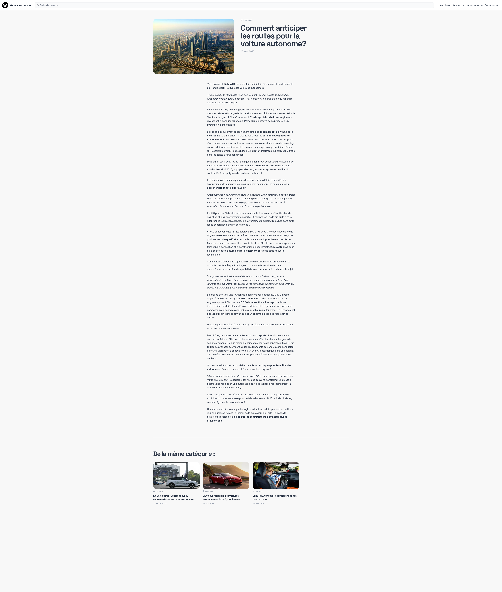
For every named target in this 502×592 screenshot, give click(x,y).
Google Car (445, 5)
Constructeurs (491, 5)
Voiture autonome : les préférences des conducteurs (274, 497)
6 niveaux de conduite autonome (468, 5)
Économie (246, 20)
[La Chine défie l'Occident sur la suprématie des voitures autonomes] (176, 475)
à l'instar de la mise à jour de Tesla (253, 413)
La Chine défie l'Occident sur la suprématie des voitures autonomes (173, 497)
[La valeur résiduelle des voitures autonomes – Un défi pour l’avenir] (226, 475)
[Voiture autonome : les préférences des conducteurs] (276, 475)
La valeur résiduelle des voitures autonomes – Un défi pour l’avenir (221, 497)
